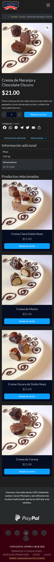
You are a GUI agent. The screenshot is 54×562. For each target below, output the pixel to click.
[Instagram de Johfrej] (17, 533)
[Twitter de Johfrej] (26, 533)
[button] (47, 27)
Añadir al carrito (38, 114)
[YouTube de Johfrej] (26, 538)
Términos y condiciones (26, 551)
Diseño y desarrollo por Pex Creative (27, 558)
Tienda (13, 16)
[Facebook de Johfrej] (8, 533)
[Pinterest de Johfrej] (44, 533)
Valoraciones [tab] (38, 138)
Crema (21, 16)
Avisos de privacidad (16, 554)
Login (47, 554)
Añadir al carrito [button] (27, 246)
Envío (36, 554)
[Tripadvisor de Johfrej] (35, 533)
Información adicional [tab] (15, 138)
